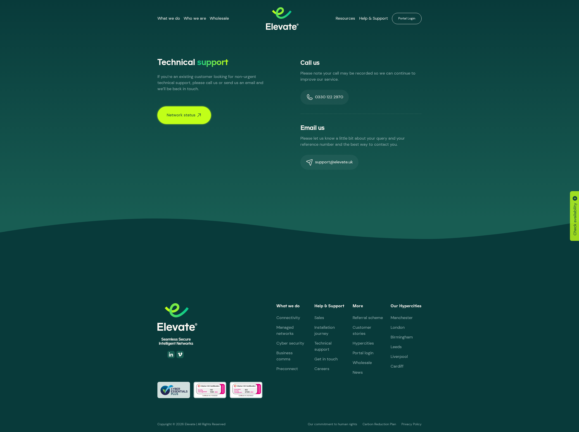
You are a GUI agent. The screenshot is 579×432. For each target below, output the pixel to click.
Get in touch (326, 359)
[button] (168, 18)
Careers (321, 368)
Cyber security (290, 343)
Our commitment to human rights (332, 424)
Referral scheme (368, 317)
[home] (282, 18)
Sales (319, 317)
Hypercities (363, 343)
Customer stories (362, 330)
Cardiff (397, 366)
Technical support (323, 346)
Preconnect (287, 368)
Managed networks (285, 330)
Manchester (402, 317)
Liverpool (399, 356)
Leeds (396, 347)
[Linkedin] (171, 354)
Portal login (363, 353)
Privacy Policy (411, 424)
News (358, 372)
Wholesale (219, 18)
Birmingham (402, 337)
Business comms (284, 356)
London (398, 327)
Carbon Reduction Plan (379, 424)
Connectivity (288, 317)
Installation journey (324, 330)
